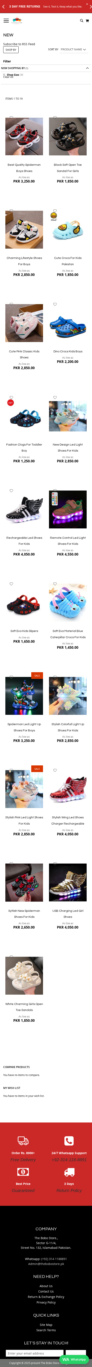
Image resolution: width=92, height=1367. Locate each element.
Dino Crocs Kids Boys (67, 351)
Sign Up (76, 1353)
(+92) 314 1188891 (54, 1259)
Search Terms (46, 1330)
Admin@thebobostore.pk (46, 1264)
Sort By (53, 49)
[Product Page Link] (24, 137)
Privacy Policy (46, 1302)
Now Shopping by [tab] (13, 68)
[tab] (46, 75)
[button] (11, 118)
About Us (46, 1286)
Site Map (46, 1325)
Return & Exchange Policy (46, 1297)
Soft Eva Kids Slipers (24, 631)
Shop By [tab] (11, 49)
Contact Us (46, 1291)
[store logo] (16, 20)
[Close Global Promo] (87, 4)
